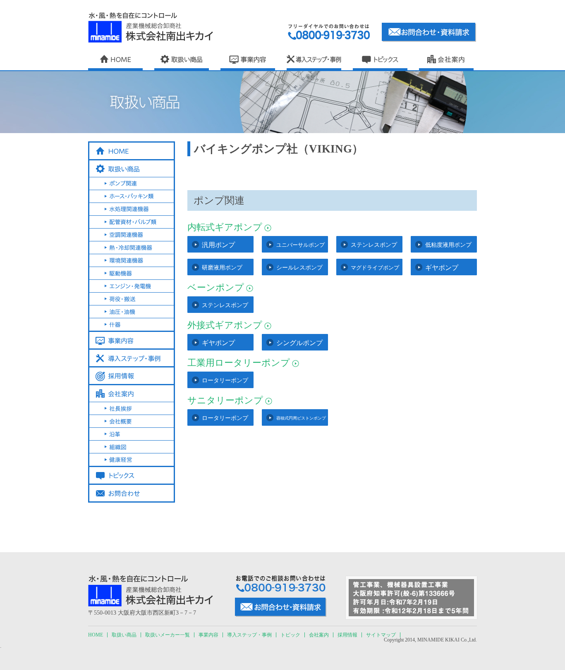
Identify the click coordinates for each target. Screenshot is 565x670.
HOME (95, 635)
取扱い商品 (124, 635)
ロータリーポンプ (225, 380)
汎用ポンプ (218, 244)
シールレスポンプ (299, 268)
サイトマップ (381, 635)
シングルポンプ (299, 342)
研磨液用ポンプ (222, 268)
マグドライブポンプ (375, 268)
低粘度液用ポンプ (448, 245)
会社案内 (319, 635)
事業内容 (208, 635)
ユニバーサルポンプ (300, 245)
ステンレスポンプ (374, 245)
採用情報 (347, 635)
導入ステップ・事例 (249, 635)
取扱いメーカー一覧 (167, 635)
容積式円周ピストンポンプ (301, 418)
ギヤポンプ (441, 267)
